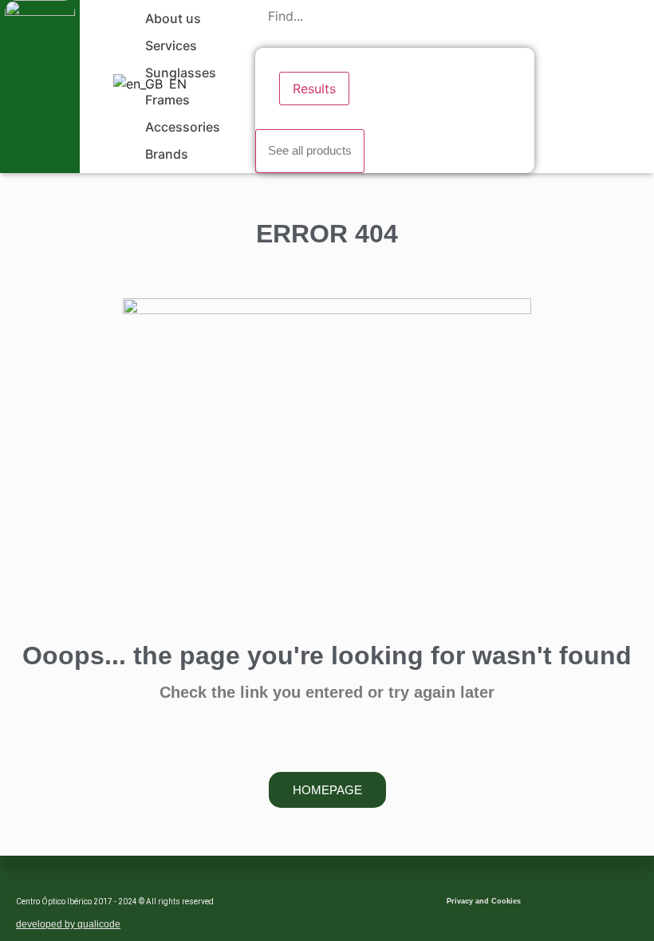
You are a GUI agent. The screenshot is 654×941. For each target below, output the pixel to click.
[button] (182, 18)
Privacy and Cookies (484, 901)
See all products (310, 150)
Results (314, 88)
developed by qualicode (68, 924)
